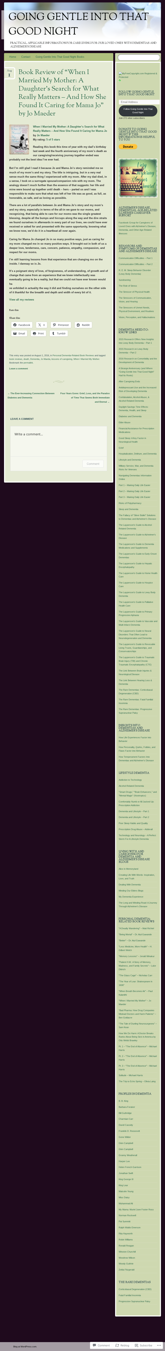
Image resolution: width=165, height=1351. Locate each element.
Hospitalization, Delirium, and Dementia (138, 453)
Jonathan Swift (126, 1173)
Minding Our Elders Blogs (131, 890)
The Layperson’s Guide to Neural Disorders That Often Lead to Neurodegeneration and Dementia (135, 634)
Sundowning (125, 280)
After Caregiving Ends (129, 381)
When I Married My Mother (86, 359)
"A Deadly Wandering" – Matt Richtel (136, 928)
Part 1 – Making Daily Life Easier (134, 485)
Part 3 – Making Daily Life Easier (134, 497)
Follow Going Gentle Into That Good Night (137, 93)
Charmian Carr (126, 1119)
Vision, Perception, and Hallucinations (137, 317)
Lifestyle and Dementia (130, 460)
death (26, 359)
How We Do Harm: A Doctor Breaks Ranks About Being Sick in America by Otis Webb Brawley (137, 1037)
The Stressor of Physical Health (134, 292)
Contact (25, 56)
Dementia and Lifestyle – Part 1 (134, 811)
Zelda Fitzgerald (126, 1269)
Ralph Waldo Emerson (129, 1227)
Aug (9, 72)
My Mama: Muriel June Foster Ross (136, 1209)
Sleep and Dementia (128, 509)
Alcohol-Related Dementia (131, 786)
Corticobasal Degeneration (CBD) (135, 1289)
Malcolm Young (126, 1191)
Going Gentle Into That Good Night (78, 24)
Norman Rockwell (127, 1215)
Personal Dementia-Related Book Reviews (73, 355)
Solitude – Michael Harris (131, 1075)
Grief (121, 448)
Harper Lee (124, 1161)
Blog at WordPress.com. (25, 1346)
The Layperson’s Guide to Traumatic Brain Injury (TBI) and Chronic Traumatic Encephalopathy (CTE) (137, 661)
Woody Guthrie (126, 1263)
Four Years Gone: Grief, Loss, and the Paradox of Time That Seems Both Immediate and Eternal (85, 397)
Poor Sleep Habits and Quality (133, 823)
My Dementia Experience (131, 896)
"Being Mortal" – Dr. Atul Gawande (135, 934)
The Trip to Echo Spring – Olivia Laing (137, 1081)
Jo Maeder (43, 135)
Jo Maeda (45, 359)
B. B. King (123, 1101)
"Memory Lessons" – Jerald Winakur (137, 956)
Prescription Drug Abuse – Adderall (136, 829)
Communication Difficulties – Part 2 (136, 264)
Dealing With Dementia (130, 884)
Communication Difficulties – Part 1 (136, 258)
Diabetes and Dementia (130, 416)
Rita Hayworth (126, 1233)
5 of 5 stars (53, 139)
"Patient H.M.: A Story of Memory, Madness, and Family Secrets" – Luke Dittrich (137, 966)
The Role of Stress (128, 286)
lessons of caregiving (62, 359)
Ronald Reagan (126, 1245)
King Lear (123, 1185)
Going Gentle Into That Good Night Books (60, 56)
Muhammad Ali (126, 1203)
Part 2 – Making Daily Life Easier (134, 491)
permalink (28, 362)
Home (12, 56)
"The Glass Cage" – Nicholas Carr (135, 975)
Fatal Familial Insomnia (130, 1295)
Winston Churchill (127, 1251)
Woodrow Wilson (127, 1258)
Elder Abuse (124, 422)
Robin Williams (126, 1239)
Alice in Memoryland (128, 869)
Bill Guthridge (125, 1113)
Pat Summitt (124, 1221)
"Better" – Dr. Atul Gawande (132, 940)
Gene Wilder (125, 1137)
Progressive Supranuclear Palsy (134, 1301)
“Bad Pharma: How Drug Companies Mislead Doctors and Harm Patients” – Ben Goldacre (137, 1014)
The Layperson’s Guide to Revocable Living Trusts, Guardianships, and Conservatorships (137, 648)
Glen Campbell (126, 1143)
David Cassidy (126, 1125)
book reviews (15, 359)
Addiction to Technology (130, 780)
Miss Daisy (124, 1197)
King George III (126, 1179)
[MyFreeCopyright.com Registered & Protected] (138, 77)
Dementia (34, 359)
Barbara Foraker (127, 1107)
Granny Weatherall (128, 1155)
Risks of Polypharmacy (130, 503)
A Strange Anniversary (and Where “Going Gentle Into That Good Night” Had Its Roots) (136, 372)
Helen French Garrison (130, 1167)
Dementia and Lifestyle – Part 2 (134, 817)
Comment (93, 463)
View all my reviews (21, 299)
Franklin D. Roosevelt (129, 1131)
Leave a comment (18, 368)
